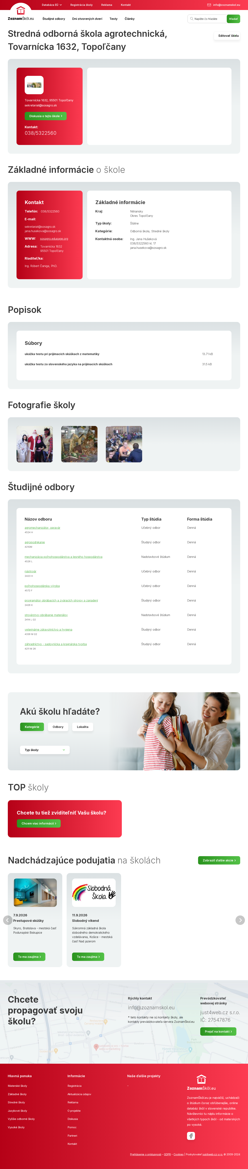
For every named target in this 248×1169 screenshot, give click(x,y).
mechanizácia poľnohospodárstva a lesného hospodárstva (63, 557)
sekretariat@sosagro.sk (41, 105)
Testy (113, 19)
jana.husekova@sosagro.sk (43, 231)
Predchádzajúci (8, 920)
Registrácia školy (81, 4)
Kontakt (126, 4)
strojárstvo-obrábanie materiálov (46, 615)
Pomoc (72, 1127)
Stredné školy (160, 231)
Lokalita (82, 727)
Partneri (72, 1135)
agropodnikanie (35, 542)
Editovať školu (229, 35)
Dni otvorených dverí (87, 19)
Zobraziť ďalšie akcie (218, 860)
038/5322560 (40, 133)
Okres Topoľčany (141, 216)
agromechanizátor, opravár (42, 527)
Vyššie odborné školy (21, 1119)
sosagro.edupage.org (54, 238)
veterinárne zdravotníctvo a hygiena (48, 629)
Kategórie (32, 727)
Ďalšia (240, 920)
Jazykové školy (17, 1110)
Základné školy (17, 1094)
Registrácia (75, 1086)
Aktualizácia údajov (79, 1094)
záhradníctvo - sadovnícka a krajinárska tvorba (56, 644)
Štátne (134, 223)
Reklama (106, 4)
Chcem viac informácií (38, 823)
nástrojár (30, 571)
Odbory (58, 727)
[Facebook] (191, 1136)
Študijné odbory (53, 19)
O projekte (74, 1110)
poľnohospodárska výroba (42, 586)
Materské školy (17, 1086)
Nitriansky (136, 211)
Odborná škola (139, 231)
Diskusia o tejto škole (44, 116)
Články (130, 19)
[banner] (21, 12)
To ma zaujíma (28, 957)
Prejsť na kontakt (217, 1031)
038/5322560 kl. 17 (143, 243)
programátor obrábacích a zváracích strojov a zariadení (61, 600)
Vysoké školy (16, 1127)
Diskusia (73, 1119)
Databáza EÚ (50, 4)
